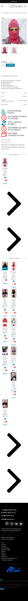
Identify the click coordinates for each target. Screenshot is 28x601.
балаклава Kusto (13, 144)
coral (19, 146)
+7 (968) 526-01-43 (8, 510)
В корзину (10, 65)
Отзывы (3, 553)
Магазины (3, 546)
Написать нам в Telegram (7, 539)
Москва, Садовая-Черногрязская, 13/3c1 (11, 528)
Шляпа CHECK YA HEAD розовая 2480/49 (4, 360)
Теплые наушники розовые (13, 358)
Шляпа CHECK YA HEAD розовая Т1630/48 (13, 302)
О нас (2, 542)
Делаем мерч (4, 549)
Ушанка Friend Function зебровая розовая (5, 275)
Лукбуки (3, 551)
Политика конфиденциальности (9, 558)
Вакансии (3, 554)
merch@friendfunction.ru (7, 519)
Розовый (24, 96)
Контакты (3, 544)
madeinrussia (21, 144)
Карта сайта (4, 556)
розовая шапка (14, 146)
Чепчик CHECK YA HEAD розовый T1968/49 (13, 331)
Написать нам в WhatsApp (7, 537)
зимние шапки (4, 147)
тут (16, 587)
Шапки (8, 142)
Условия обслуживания (7, 560)
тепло (8, 146)
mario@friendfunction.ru (7, 515)
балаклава (3, 146)
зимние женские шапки (15, 147)
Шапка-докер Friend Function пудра (13, 386)
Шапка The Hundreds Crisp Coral (5, 329)
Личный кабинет (5, 548)
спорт (22, 146)
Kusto (2, 17)
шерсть (6, 144)
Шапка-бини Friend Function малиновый (5, 302)
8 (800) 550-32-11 (8, 513)
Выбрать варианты (5, 268)
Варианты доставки (6, 139)
